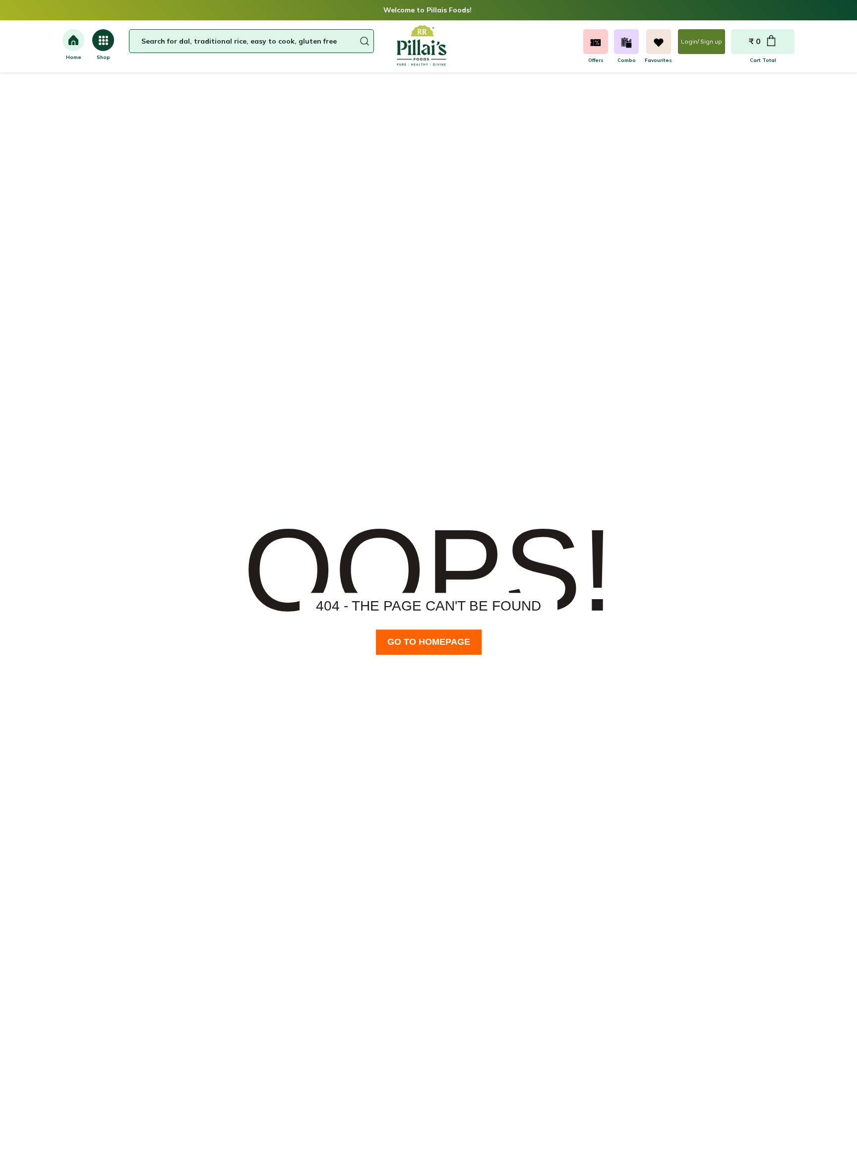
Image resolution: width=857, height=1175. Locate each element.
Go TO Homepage (428, 642)
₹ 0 (755, 41)
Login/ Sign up (701, 41)
